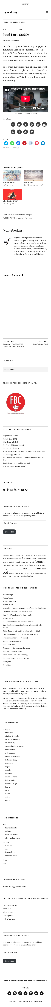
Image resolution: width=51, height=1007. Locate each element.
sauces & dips (10, 743)
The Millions (7, 665)
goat (32, 562)
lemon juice (41, 565)
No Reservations (17, 569)
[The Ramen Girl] (12, 194)
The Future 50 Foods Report (13, 445)
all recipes (6, 729)
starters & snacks (12, 736)
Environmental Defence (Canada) (15, 638)
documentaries (11, 856)
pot (5, 572)
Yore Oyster (7, 662)
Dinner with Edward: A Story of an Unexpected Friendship (24, 451)
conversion (12, 558)
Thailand (5, 576)
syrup (41, 573)
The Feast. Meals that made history (16, 658)
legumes (33, 565)
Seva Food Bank (9, 645)
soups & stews (11, 777)
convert (18, 558)
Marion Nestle (8, 598)
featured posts (11, 828)
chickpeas (43, 556)
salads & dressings (12, 739)
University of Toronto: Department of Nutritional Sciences (24, 608)
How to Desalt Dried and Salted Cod (16, 463)
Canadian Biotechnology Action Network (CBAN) (21, 634)
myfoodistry (10, 12)
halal (7, 790)
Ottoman (30, 569)
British (33, 556)
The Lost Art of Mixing (11, 448)
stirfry (37, 573)
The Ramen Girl (10, 201)
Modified (28, 182)
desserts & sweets (12, 756)
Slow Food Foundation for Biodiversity (17, 615)
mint (10, 569)
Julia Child (10, 565)
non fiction (9, 849)
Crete (24, 558)
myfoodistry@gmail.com (14, 886)
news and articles (11, 835)
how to (7, 801)
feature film (27, 218)
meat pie (5, 569)
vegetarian (9, 763)
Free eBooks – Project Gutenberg (15, 655)
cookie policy (8, 916)
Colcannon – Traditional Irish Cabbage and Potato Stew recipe (13, 344)
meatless (8, 770)
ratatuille (17, 573)
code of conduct (9, 919)
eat (39, 558)
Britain (28, 556)
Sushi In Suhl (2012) (10, 439)
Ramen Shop (9, 182)
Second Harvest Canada (12, 641)
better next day (11, 760)
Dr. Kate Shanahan (9, 601)
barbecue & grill (11, 784)
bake (17, 555)
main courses (10, 750)
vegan (7, 767)
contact (25, 4)
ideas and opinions (12, 838)
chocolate (5, 558)
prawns (11, 573)
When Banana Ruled (10, 442)
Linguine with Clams (10, 436)
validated (12, 576)
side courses (10, 753)
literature (8, 845)
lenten (7, 794)
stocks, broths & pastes (14, 746)
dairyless (8, 773)
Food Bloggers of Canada (12, 651)
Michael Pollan (8, 605)
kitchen (26, 565)
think (4, 825)
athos (12, 556)
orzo (25, 568)
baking (23, 556)
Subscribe (9, 532)
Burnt (37, 556)
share (5, 860)
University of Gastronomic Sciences (16, 648)
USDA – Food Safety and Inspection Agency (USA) (21, 631)
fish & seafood (11, 780)
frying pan (24, 562)
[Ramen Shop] (12, 175)
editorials (8, 831)
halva (4, 565)
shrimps (23, 573)
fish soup (15, 562)
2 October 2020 (17, 30)
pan (44, 568)
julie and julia (18, 565)
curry (29, 558)
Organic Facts (8, 618)
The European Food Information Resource (18, 622)
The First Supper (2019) (11, 455)
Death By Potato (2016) (40, 343)
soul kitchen (31, 573)
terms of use (7, 909)
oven (37, 568)
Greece (40, 561)
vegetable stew (27, 576)
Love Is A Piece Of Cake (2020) (14, 466)
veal (18, 576)
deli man (34, 558)
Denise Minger (8, 595)
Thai (45, 573)
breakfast (9, 733)
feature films (10, 22)
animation (6, 556)
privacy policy (8, 912)
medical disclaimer (10, 905)
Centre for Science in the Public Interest (17, 612)
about (5, 863)
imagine (22, 22)
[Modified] (33, 175)
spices (7, 797)
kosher (7, 787)
